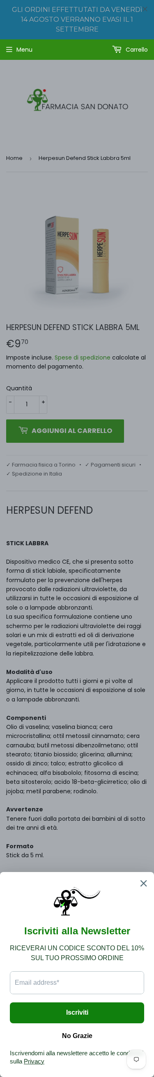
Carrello (136, 50)
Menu (24, 50)
